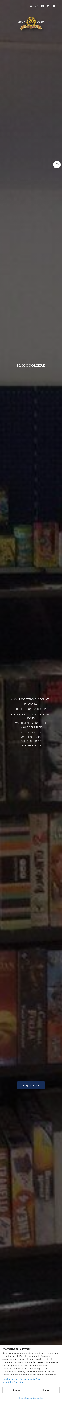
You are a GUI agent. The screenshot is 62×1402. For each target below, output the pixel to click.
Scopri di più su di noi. (13, 1382)
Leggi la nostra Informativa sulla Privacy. (22, 1379)
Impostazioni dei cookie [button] (31, 1398)
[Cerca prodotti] (57, 165)
